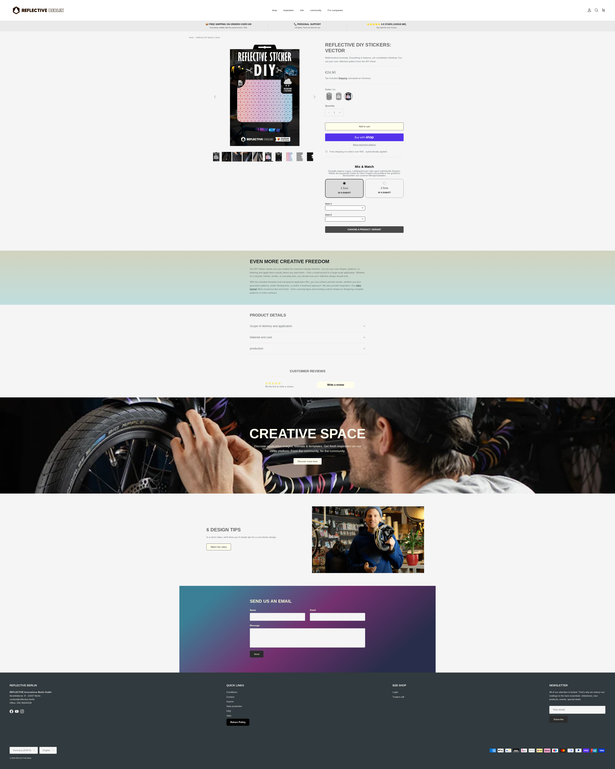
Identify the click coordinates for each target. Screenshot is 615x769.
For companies (335, 10)
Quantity (330, 105)
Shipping (342, 78)
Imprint (230, 701)
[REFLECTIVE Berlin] (38, 10)
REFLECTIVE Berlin (23, 758)
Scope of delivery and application (271, 326)
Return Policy (238, 722)
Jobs (228, 715)
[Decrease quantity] (328, 112)
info (302, 10)
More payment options (364, 144)
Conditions (231, 692)
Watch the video (219, 547)
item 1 (328, 204)
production (256, 348)
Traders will (398, 697)
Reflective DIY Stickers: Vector (208, 37)
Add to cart (364, 126)
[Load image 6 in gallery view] (264, 95)
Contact (230, 697)
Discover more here (308, 461)
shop (274, 10)
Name (253, 610)
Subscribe (559, 719)
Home (191, 37)
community (315, 10)
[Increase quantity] (341, 112)
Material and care (261, 337)
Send (256, 654)
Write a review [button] (335, 384)
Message (255, 625)
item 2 (328, 215)
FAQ (228, 711)
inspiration (288, 10)
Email (313, 610)
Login (395, 692)
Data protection (234, 706)
